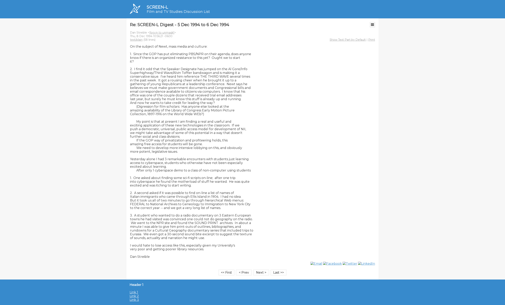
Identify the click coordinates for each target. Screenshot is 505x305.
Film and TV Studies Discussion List (178, 11)
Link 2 (134, 296)
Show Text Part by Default (348, 39)
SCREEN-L (157, 7)
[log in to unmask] (161, 32)
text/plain (136, 39)
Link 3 (134, 300)
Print (371, 39)
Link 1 (134, 292)
